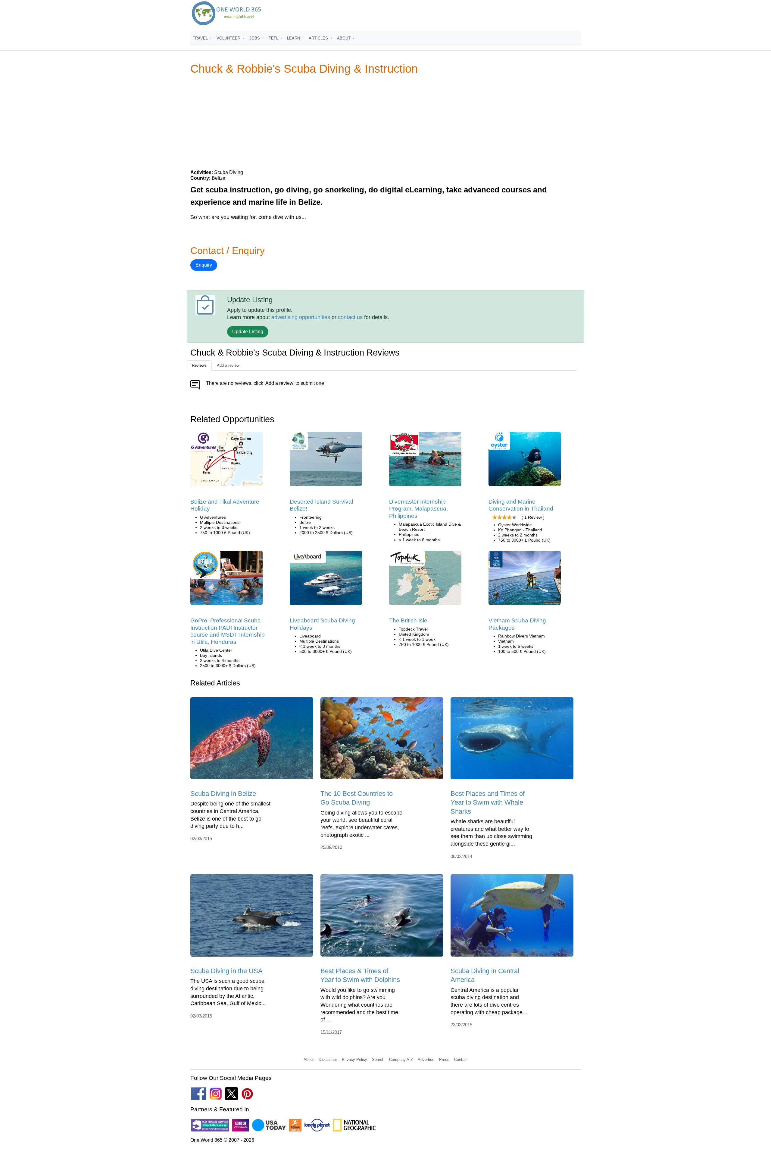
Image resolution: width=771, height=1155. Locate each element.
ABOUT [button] (344, 38)
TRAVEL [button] (201, 38)
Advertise (426, 1059)
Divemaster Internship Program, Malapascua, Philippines (418, 508)
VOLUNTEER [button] (229, 38)
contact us (350, 317)
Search (378, 1059)
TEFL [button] (274, 38)
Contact (461, 1059)
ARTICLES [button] (319, 38)
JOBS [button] (255, 38)
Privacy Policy (354, 1059)
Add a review (228, 365)
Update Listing (247, 331)
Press (444, 1059)
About (309, 1059)
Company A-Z (401, 1059)
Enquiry (203, 264)
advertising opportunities (300, 317)
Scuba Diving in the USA (226, 971)
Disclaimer (328, 1059)
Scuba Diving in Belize (223, 793)
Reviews (199, 365)
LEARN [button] (294, 38)
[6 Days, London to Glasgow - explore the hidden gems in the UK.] (425, 579)
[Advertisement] (385, 122)
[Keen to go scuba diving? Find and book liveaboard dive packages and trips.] (326, 579)
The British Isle (408, 620)
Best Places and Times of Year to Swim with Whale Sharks (488, 802)
